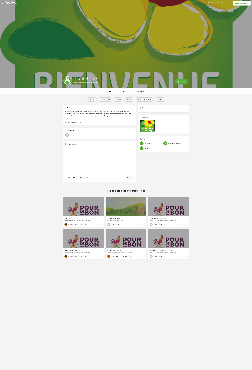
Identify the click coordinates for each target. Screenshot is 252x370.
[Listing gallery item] (147, 126)
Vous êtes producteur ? (242, 3)
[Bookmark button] (100, 224)
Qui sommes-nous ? (199, 3)
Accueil (164, 3)
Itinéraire (129, 178)
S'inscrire (229, 3)
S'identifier (221, 3)
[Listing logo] (67, 80)
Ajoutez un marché (184, 3)
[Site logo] (10, 3)
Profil (109, 91)
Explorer (172, 3)
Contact (210, 3)
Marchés (139, 91)
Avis (123, 91)
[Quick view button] (96, 224)
